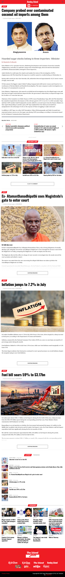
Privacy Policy (6, 573)
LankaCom (49, 575)
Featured (14, 120)
